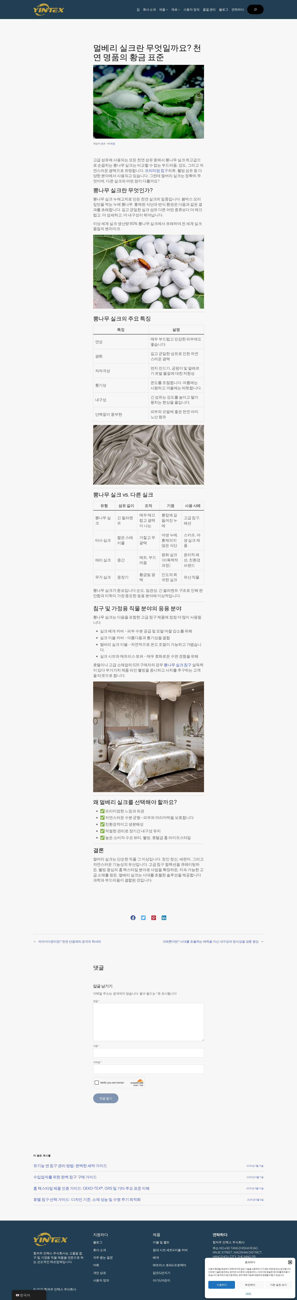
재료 (112, 143)
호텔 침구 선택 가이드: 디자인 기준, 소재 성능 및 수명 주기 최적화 (87, 1199)
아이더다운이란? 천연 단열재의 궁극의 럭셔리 (69, 941)
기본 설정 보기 (278, 1284)
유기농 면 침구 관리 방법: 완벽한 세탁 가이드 (70, 1166)
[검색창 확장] (255, 9)
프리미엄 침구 (156, 170)
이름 (96, 1045)
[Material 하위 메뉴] (179, 9)
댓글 (96, 1001)
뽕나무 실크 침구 (177, 664)
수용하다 (222, 1284)
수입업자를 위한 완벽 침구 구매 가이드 (65, 1177)
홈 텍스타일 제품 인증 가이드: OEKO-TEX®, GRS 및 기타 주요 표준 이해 (91, 1188)
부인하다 (250, 1284)
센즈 (103, 143)
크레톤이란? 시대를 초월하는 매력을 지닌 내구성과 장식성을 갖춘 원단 (211, 941)
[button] (290, 1262)
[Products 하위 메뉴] (167, 9)
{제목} (248, 1293)
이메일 (97, 1062)
